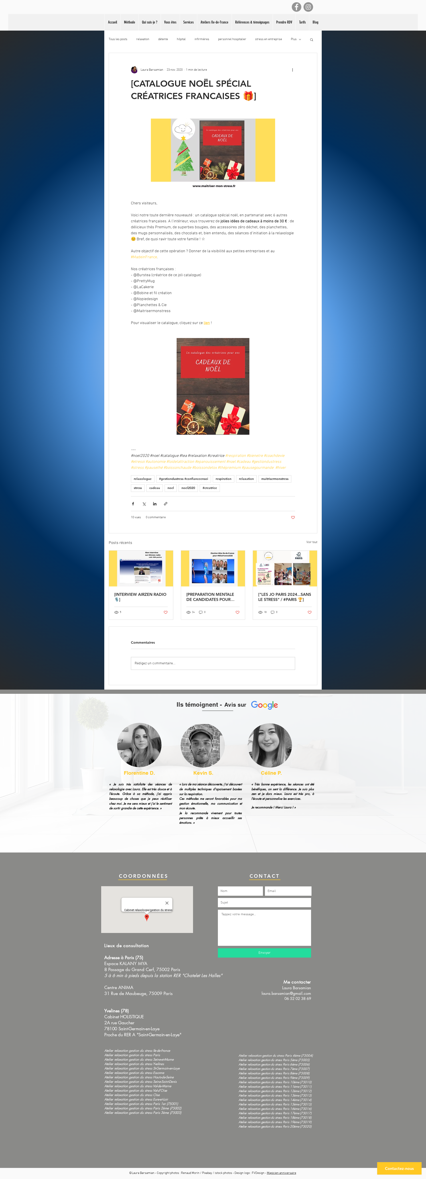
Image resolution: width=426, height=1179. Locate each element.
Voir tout (311, 542)
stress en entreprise (268, 39)
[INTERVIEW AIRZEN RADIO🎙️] (140, 597)
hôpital (181, 39)
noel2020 (188, 488)
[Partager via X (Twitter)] (144, 504)
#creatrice (210, 488)
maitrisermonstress (274, 479)
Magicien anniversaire (281, 1173)
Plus (294, 39)
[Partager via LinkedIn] (155, 504)
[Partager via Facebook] (133, 504)
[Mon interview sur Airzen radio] (141, 569)
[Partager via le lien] (166, 504)
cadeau (154, 488)
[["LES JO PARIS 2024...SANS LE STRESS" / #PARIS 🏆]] (285, 569)
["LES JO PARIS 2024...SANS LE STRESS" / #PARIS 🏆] (284, 597)
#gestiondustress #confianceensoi (183, 479)
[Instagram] (308, 7)
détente (163, 39)
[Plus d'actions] (292, 69)
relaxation (142, 39)
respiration (223, 479)
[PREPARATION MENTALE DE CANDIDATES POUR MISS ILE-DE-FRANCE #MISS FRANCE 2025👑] (212, 597)
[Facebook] (296, 7)
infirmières (202, 39)
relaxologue (143, 479)
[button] (214, 22)
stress (138, 488)
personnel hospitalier (232, 39)
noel (171, 488)
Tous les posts (118, 39)
